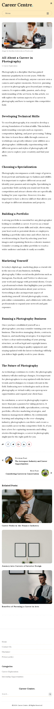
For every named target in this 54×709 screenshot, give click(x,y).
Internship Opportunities (12, 677)
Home (4, 642)
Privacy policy (7, 657)
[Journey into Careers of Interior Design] (27, 546)
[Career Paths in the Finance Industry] (27, 506)
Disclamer (6, 652)
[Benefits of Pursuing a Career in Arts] (27, 587)
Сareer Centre (17, 5)
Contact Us (6, 647)
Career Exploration (10, 66)
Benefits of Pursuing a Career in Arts (20, 606)
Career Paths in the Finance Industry (20, 526)
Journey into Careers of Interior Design (22, 566)
